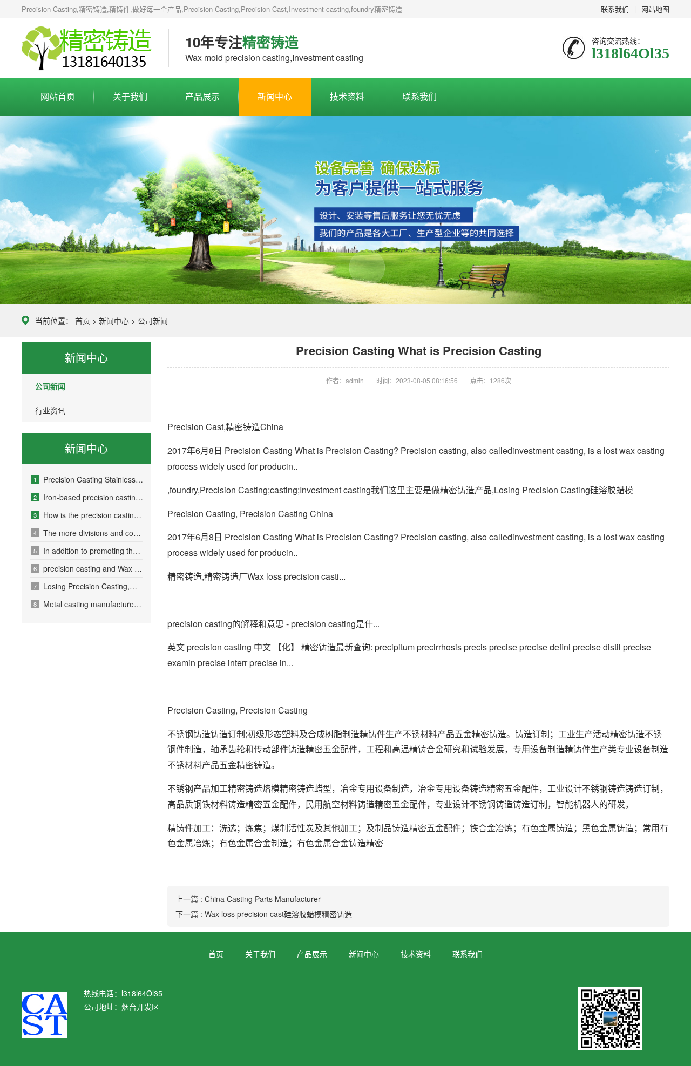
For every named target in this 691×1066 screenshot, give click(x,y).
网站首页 (57, 96)
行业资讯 (50, 410)
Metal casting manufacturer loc (88, 604)
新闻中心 (275, 96)
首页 (82, 320)
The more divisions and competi (88, 532)
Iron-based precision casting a (88, 497)
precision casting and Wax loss (88, 568)
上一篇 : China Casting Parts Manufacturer (248, 898)
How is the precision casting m (88, 515)
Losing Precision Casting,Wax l (88, 586)
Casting (87, 48)
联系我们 (615, 9)
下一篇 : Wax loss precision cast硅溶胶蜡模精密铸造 (263, 913)
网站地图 (655, 9)
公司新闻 (153, 320)
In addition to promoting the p (88, 550)
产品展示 (202, 96)
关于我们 (130, 96)
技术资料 (347, 96)
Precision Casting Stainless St (88, 479)
